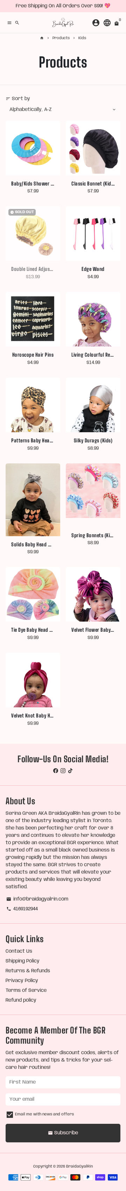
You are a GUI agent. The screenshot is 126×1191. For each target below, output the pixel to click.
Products (61, 38)
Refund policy (21, 1000)
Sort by (18, 98)
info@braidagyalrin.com (37, 899)
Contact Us (19, 951)
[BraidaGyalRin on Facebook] (55, 771)
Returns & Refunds (28, 970)
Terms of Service (26, 990)
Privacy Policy (22, 980)
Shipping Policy (23, 961)
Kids (82, 38)
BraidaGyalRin (79, 1166)
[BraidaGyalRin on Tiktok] (70, 771)
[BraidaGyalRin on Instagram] (63, 771)
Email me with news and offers (44, 1114)
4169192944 (22, 908)
